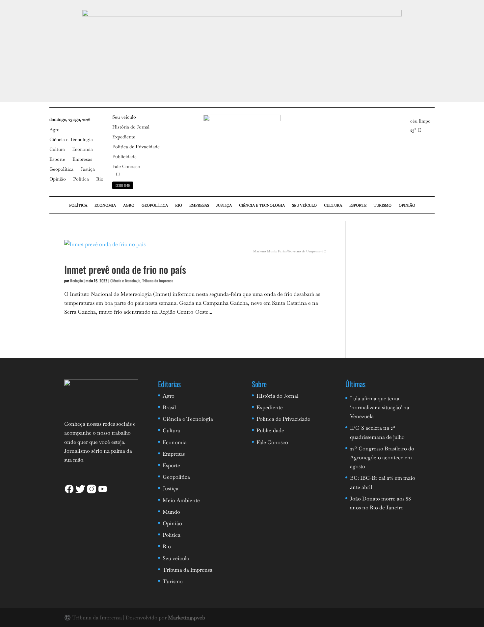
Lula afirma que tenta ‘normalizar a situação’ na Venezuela (379, 407)
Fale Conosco (126, 166)
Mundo (171, 511)
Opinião (57, 179)
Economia (82, 149)
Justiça (88, 169)
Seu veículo (124, 117)
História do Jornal (130, 127)
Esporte (57, 159)
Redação (76, 280)
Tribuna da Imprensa (157, 280)
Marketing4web (186, 617)
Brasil (169, 407)
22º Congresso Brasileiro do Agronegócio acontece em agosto (382, 457)
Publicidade (124, 156)
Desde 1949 (123, 185)
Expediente (123, 137)
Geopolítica (61, 169)
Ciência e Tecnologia (71, 139)
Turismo (382, 205)
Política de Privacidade (136, 147)
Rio (99, 179)
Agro (54, 129)
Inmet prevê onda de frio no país (125, 269)
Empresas (82, 159)
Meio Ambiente (181, 500)
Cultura (57, 149)
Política (81, 179)
